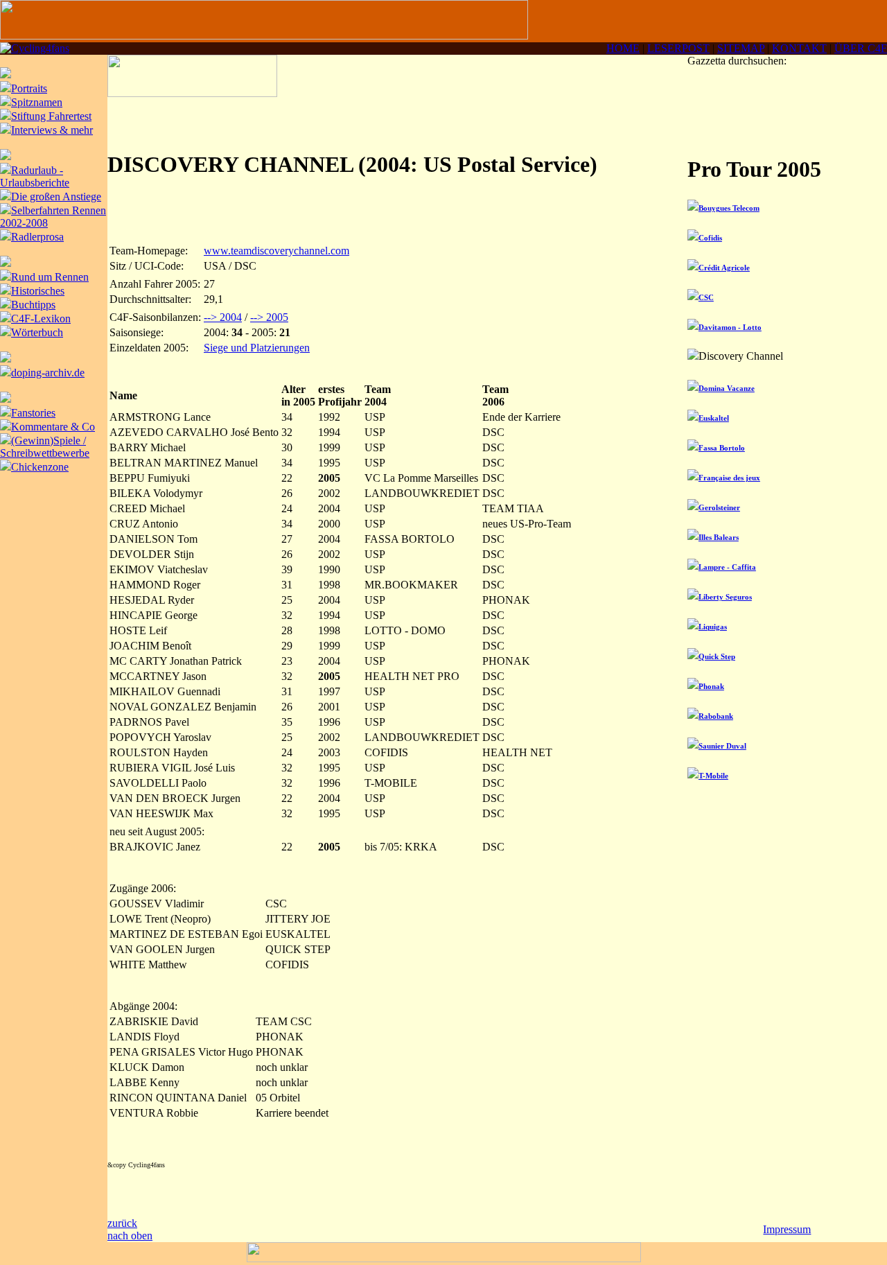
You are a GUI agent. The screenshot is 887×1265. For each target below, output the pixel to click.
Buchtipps (33, 305)
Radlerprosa (37, 237)
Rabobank (716, 716)
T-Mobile (713, 775)
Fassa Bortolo (722, 448)
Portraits (29, 88)
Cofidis (710, 238)
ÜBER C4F (860, 48)
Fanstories (33, 413)
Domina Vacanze (727, 388)
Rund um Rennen (50, 277)
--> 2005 (269, 317)
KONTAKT (799, 48)
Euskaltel (714, 418)
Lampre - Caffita (727, 567)
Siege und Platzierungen (257, 348)
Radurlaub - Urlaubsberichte (34, 176)
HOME (623, 48)
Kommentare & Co (53, 427)
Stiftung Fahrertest (51, 116)
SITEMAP (740, 48)
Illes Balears (719, 537)
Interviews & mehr (52, 130)
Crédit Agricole (724, 267)
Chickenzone (40, 467)
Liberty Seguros (725, 597)
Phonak (711, 686)
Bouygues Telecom (729, 208)
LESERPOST (678, 48)
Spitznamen (36, 102)
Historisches (37, 291)
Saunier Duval (722, 746)
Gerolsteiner (719, 507)
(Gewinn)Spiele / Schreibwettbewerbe (44, 447)
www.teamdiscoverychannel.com (276, 250)
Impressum (787, 1229)
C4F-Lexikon (41, 318)
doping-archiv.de (48, 372)
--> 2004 (223, 317)
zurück (122, 1223)
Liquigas (713, 626)
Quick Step (717, 656)
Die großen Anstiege (56, 196)
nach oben (129, 1235)
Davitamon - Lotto (730, 327)
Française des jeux (729, 477)
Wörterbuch (37, 332)
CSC (706, 297)
